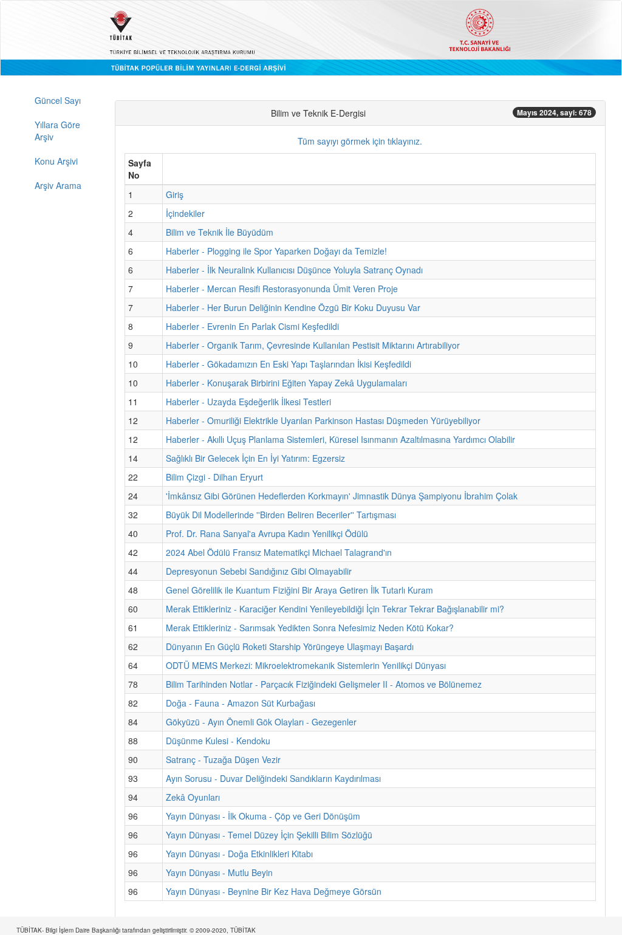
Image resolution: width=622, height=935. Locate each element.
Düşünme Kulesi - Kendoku (218, 741)
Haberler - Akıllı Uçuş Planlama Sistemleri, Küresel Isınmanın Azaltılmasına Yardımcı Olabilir (340, 439)
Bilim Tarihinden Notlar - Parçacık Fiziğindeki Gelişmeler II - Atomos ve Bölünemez (324, 684)
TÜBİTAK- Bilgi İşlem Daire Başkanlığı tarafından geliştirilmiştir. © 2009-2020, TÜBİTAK (136, 930)
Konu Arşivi (56, 161)
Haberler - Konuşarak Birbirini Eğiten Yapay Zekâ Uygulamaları (286, 383)
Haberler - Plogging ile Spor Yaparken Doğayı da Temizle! (276, 251)
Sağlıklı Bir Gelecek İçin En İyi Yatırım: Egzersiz (255, 458)
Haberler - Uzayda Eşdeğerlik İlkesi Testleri (248, 402)
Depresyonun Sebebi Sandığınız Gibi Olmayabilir (259, 571)
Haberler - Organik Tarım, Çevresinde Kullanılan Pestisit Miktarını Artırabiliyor (313, 345)
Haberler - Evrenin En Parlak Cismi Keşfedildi (252, 326)
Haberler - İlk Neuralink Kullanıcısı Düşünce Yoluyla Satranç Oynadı (294, 270)
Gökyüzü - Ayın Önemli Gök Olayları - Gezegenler (261, 722)
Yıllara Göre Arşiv (57, 130)
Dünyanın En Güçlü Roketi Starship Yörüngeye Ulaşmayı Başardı (290, 646)
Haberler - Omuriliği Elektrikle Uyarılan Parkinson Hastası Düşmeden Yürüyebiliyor (323, 420)
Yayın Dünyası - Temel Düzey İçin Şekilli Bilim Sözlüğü (269, 835)
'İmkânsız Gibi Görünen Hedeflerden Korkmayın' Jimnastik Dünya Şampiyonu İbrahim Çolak (342, 496)
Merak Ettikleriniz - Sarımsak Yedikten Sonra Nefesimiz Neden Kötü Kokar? (310, 628)
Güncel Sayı (58, 100)
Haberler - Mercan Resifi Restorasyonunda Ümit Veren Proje (282, 289)
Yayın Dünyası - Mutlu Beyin (219, 872)
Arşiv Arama (58, 185)
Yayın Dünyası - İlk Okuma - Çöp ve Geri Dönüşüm (263, 816)
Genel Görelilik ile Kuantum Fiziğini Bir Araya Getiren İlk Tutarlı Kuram (299, 590)
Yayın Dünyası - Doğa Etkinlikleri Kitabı (239, 854)
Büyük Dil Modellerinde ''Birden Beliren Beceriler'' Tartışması (281, 515)
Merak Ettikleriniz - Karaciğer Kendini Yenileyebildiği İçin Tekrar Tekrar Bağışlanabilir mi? (335, 609)
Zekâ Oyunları (193, 797)
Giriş (174, 194)
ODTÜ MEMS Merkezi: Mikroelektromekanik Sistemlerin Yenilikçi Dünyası (306, 665)
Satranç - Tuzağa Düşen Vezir (223, 759)
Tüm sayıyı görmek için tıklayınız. (360, 141)
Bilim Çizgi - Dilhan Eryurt (214, 477)
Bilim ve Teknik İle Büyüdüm (219, 232)
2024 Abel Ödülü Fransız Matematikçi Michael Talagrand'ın (279, 552)
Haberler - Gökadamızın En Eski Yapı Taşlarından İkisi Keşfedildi (288, 364)
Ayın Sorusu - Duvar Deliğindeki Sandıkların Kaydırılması (273, 778)
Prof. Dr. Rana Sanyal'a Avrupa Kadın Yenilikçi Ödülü (267, 533)
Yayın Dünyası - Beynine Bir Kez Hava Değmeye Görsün (273, 891)
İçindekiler (185, 213)
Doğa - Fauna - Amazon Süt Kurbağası (240, 703)
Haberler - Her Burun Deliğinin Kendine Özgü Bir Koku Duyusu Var (293, 307)
